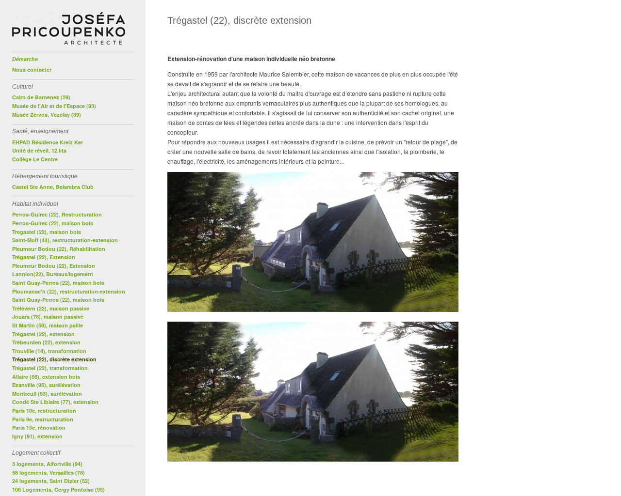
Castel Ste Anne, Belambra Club (53, 186)
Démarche (25, 59)
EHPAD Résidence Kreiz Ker (47, 142)
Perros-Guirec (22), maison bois (52, 223)
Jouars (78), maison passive (47, 316)
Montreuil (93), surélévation (47, 393)
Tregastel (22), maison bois (46, 231)
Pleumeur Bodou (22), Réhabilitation (58, 248)
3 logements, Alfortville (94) (47, 463)
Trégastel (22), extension (43, 334)
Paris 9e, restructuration (42, 419)
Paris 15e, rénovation (38, 427)
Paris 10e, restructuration (44, 410)
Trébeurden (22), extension (46, 342)
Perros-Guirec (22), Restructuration (57, 214)
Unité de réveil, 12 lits (39, 150)
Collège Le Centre (35, 159)
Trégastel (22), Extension (43, 257)
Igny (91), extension (37, 436)
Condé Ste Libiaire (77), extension (55, 401)
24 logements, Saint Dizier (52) (51, 480)
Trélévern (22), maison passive (50, 308)
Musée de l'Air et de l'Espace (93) (54, 105)
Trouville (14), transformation (49, 351)
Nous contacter (31, 69)
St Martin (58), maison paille (47, 325)
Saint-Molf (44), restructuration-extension (65, 240)
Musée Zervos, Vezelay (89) (46, 114)
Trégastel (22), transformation (50, 368)
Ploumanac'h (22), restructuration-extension (68, 291)
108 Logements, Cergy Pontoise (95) (58, 489)
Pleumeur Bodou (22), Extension (53, 265)
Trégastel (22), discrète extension (54, 359)
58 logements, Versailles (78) (48, 472)
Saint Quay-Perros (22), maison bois (58, 282)
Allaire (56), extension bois (46, 376)
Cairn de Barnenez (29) (41, 97)
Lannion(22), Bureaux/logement (52, 274)
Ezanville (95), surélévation (46, 384)
